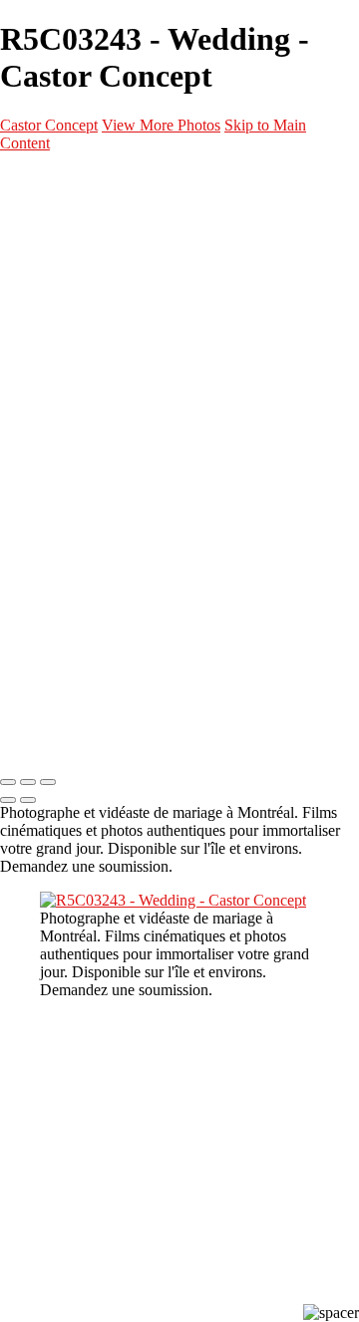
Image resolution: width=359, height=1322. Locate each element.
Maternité (110, 316)
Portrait (105, 268)
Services (66, 435)
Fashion (103, 292)
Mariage (105, 340)
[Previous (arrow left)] (8, 800)
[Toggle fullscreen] (28, 782)
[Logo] (109, 180)
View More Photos (161, 125)
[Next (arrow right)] (28, 800)
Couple (100, 364)
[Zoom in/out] (48, 782)
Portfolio (67, 220)
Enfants (103, 387)
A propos (66, 483)
